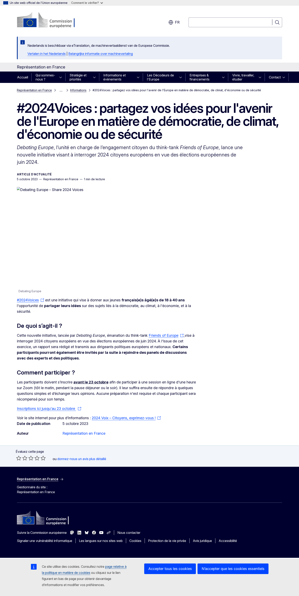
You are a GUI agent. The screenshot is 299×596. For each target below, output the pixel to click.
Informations (78, 90)
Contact (275, 77)
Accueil (22, 77)
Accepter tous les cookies (170, 569)
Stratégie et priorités (78, 77)
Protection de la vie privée (167, 541)
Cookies (135, 541)
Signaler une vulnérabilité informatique (44, 541)
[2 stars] (22, 458)
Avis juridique (202, 541)
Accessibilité (228, 541)
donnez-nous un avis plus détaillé (81, 459)
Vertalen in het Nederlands (46, 54)
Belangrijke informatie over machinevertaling (100, 54)
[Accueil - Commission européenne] (50, 20)
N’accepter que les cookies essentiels (233, 569)
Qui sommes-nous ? (45, 77)
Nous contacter (128, 533)
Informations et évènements (114, 77)
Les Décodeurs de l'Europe (160, 77)
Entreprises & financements (200, 77)
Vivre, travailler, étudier (243, 77)
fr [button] (177, 22)
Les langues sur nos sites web (101, 541)
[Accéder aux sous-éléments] (61, 77)
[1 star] (19, 458)
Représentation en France (34, 90)
